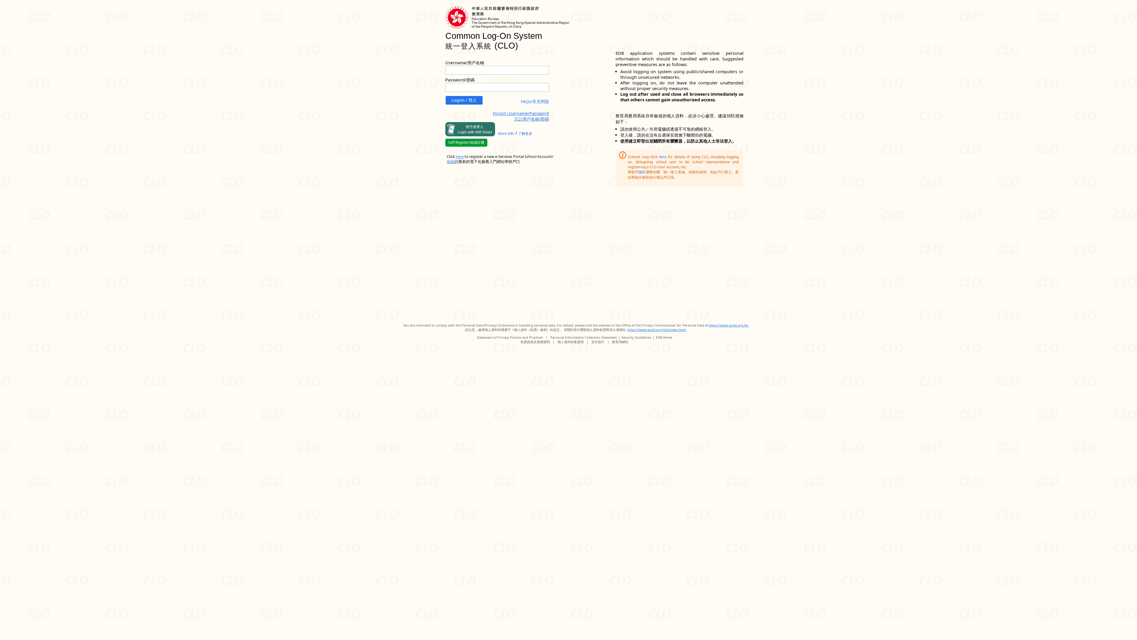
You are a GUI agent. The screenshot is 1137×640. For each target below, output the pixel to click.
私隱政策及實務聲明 (535, 342)
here (663, 156)
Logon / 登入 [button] (464, 100)
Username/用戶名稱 (464, 62)
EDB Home (664, 337)
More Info (506, 133)
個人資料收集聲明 (571, 342)
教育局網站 (620, 342)
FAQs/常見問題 (535, 101)
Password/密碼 (460, 80)
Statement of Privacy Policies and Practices (510, 337)
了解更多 (525, 133)
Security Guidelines (636, 337)
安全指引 (597, 342)
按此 (641, 172)
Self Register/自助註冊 (466, 142)
